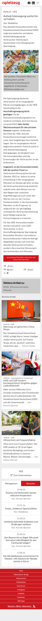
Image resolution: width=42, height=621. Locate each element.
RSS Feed (21, 601)
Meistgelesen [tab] (11, 483)
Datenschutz (21, 578)
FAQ (21, 571)
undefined (4, 269)
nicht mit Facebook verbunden (4, 266)
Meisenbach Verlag (21, 574)
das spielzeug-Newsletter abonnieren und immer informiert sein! (21, 258)
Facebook (21, 597)
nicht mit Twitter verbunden (25, 269)
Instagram (21, 589)
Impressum (21, 586)
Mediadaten (21, 582)
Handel (8, 290)
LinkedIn (21, 593)
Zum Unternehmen (22, 475)
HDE (6, 287)
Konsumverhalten (20, 287)
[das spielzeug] (11, 3)
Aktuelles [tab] (30, 483)
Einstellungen (7, 273)
